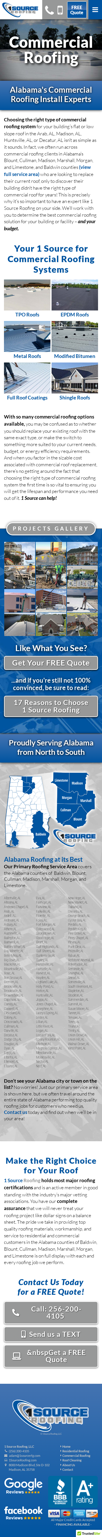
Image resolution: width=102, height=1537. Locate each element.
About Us (68, 1465)
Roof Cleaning (71, 1460)
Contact (67, 1469)
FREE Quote (76, 10)
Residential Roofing (75, 1451)
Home (66, 1446)
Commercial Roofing (75, 1455)
